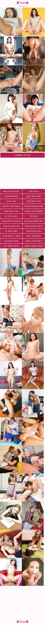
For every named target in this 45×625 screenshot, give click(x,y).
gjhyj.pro (11, 201)
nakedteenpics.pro (34, 206)
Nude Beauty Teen (11, 236)
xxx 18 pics (34, 191)
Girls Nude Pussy (11, 191)
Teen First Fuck (33, 201)
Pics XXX (34, 216)
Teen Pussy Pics (34, 231)
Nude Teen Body (34, 236)
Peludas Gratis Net (33, 221)
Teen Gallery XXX (11, 226)
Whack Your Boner (34, 211)
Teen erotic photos (11, 221)
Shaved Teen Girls (11, 206)
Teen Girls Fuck (11, 211)
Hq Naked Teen (11, 241)
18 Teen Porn (11, 231)
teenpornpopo (11, 196)
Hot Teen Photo (11, 246)
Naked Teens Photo (33, 246)
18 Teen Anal (11, 216)
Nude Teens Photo (34, 226)
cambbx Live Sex (22, 155)
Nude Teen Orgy (34, 196)
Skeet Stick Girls (34, 241)
